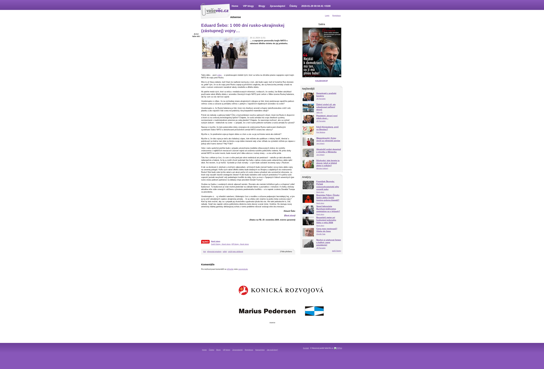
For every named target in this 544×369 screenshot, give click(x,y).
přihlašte (230, 269)
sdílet (225, 252)
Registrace (249, 350)
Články (293, 6)
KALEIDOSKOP (321, 81)
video (219, 75)
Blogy (262, 6)
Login (327, 16)
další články (336, 251)
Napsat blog (260, 350)
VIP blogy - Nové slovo (240, 244)
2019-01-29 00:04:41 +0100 (316, 6)
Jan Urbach (320, 143)
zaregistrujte (243, 269)
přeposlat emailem (214, 252)
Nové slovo (290, 215)
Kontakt (306, 348)
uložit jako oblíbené (235, 252)
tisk (204, 252)
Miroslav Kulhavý (322, 168)
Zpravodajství (277, 6)
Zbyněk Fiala (320, 234)
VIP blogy (248, 6)
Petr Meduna (320, 132)
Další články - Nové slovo (220, 244)
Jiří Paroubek (321, 99)
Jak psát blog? (272, 350)
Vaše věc (319, 112)
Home (235, 6)
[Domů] (215, 10)
